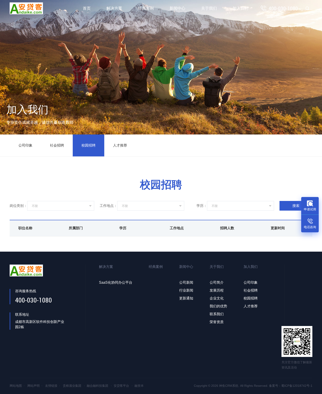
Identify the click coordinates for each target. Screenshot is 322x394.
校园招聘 (88, 145)
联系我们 (217, 314)
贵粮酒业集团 (72, 385)
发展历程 (217, 290)
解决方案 (114, 8)
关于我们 (209, 8)
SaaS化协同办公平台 (115, 282)
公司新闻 (186, 282)
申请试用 (310, 209)
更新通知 (186, 298)
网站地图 (16, 385)
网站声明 (33, 385)
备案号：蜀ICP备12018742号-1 (290, 385)
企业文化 (217, 298)
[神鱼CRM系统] (26, 8)
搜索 (295, 206)
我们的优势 (218, 306)
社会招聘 (57, 145)
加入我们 (240, 8)
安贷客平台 (121, 385)
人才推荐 (120, 145)
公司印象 (25, 145)
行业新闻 (186, 290)
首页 (87, 8)
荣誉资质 (217, 322)
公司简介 (217, 282)
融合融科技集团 (97, 385)
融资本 (139, 385)
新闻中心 (177, 8)
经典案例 (146, 8)
